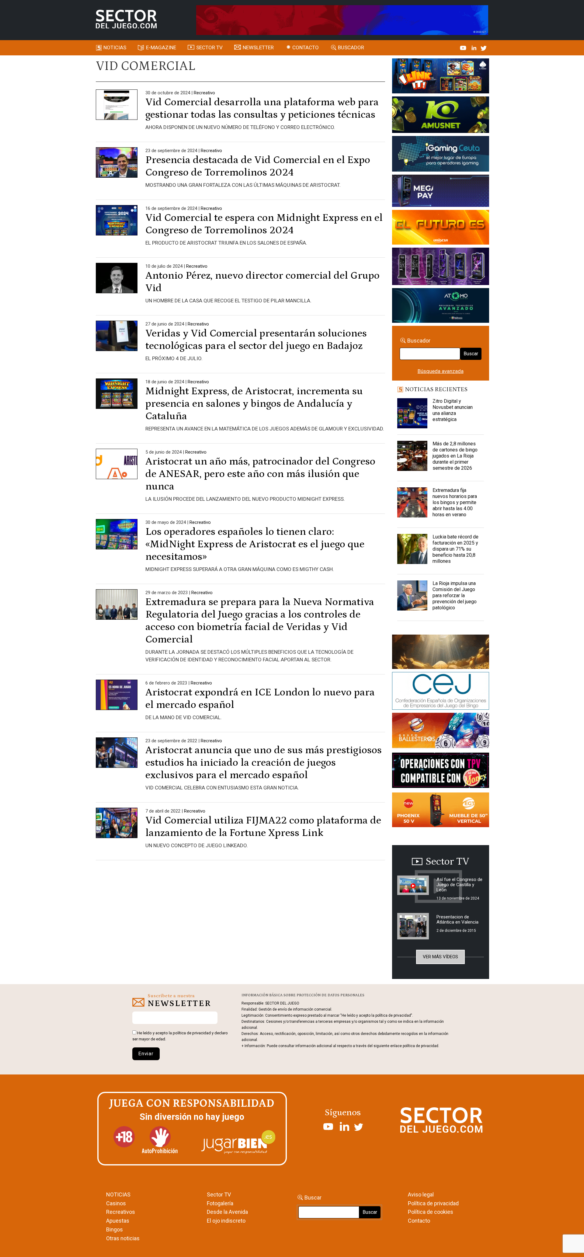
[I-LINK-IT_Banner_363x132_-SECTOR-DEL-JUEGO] (440, 77)
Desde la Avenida (227, 1212)
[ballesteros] (440, 732)
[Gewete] (440, 267)
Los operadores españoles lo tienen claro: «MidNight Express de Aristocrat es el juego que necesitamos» (254, 544)
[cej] (440, 692)
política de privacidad (192, 1033)
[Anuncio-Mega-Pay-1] (440, 192)
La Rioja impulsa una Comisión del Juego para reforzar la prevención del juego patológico (455, 595)
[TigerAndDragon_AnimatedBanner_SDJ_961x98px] (342, 19)
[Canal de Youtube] (463, 47)
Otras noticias (123, 1238)
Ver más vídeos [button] (440, 956)
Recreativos (120, 1212)
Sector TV (219, 1194)
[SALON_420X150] (440, 228)
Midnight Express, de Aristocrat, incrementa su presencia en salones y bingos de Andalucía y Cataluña (254, 403)
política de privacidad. (421, 1046)
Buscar (471, 354)
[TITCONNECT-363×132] (440, 771)
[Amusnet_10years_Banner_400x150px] (440, 116)
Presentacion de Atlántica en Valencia (457, 919)
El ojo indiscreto (226, 1220)
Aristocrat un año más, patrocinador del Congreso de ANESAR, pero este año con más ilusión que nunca (260, 474)
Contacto (305, 47)
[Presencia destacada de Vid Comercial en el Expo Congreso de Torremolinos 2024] (116, 168)
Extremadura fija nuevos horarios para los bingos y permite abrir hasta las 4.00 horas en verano (455, 502)
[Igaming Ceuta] (440, 155)
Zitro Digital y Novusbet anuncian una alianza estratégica (453, 410)
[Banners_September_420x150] (440, 811)
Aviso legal (421, 1194)
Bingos (114, 1229)
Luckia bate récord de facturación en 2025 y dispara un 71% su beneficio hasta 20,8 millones (455, 549)
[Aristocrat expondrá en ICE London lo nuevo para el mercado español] (116, 700)
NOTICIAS (118, 1194)
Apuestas (117, 1220)
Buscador (351, 47)
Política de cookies (430, 1212)
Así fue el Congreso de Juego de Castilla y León (459, 885)
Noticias (114, 47)
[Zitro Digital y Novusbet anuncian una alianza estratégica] (412, 413)
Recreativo (204, 93)
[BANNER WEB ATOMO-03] (440, 306)
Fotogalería (220, 1203)
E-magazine (161, 47)
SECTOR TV (209, 47)
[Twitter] (484, 47)
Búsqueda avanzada (441, 371)
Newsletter (258, 47)
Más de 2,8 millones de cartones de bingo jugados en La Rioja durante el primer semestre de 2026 (455, 456)
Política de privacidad (433, 1203)
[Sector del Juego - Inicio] (126, 19)
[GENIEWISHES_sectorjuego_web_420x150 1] (440, 653)
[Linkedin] (474, 47)
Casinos (116, 1203)
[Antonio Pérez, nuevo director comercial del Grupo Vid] (116, 283)
